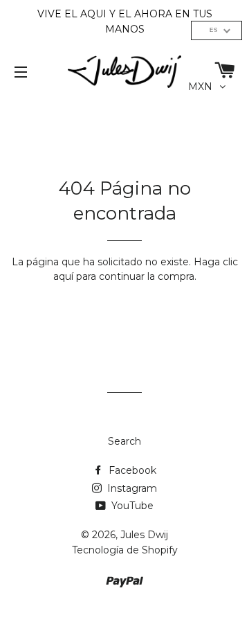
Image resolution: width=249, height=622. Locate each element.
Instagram (130, 488)
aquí (63, 276)
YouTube (131, 505)
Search (124, 441)
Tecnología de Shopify (125, 550)
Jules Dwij (144, 534)
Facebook (131, 470)
